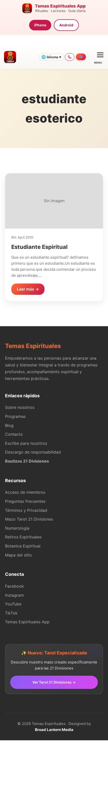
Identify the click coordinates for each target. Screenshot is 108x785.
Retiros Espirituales (23, 536)
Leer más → (28, 289)
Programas (15, 416)
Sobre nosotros (19, 407)
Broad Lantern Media (54, 729)
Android (66, 25)
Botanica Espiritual (22, 545)
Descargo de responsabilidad (33, 452)
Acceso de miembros (25, 492)
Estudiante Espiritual (39, 247)
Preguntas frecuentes (25, 501)
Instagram (14, 595)
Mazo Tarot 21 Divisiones (29, 519)
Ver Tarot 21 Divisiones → (54, 682)
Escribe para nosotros (26, 443)
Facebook (14, 586)
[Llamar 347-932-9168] (69, 57)
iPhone (40, 25)
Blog (9, 425)
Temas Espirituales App (27, 621)
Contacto (14, 434)
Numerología (17, 528)
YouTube (13, 603)
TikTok (11, 612)
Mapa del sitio (18, 554)
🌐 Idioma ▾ (51, 57)
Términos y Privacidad (26, 510)
